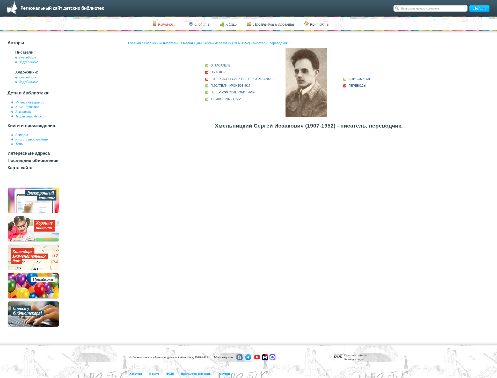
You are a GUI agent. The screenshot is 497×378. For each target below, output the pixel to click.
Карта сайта (20, 167)
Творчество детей (29, 116)
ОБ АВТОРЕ (219, 72)
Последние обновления (33, 160)
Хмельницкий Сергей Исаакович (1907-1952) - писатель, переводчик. (235, 43)
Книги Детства (27, 107)
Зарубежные (28, 62)
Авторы (21, 135)
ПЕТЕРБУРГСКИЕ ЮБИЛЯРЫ (232, 92)
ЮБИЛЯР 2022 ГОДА (225, 99)
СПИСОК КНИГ (359, 79)
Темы (19, 144)
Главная (134, 43)
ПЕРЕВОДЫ (357, 85)
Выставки (23, 111)
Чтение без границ (29, 102)
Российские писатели (161, 43)
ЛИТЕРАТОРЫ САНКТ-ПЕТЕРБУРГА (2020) (242, 79)
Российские (27, 57)
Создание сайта (353, 355)
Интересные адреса (29, 153)
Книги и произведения (32, 139)
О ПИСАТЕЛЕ (220, 65)
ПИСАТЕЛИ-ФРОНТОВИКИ (230, 85)
